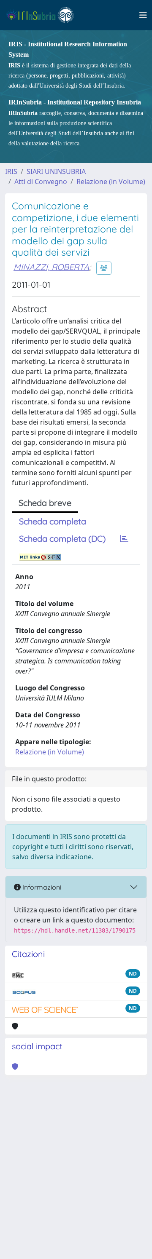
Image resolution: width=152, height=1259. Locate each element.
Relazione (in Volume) (110, 181)
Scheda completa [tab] (52, 521)
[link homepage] (43, 15)
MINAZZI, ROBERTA (51, 267)
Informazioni (41, 887)
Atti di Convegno (40, 181)
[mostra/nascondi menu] (143, 15)
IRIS (11, 171)
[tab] (124, 539)
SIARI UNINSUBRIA (56, 171)
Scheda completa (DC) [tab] (62, 538)
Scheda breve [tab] (45, 502)
